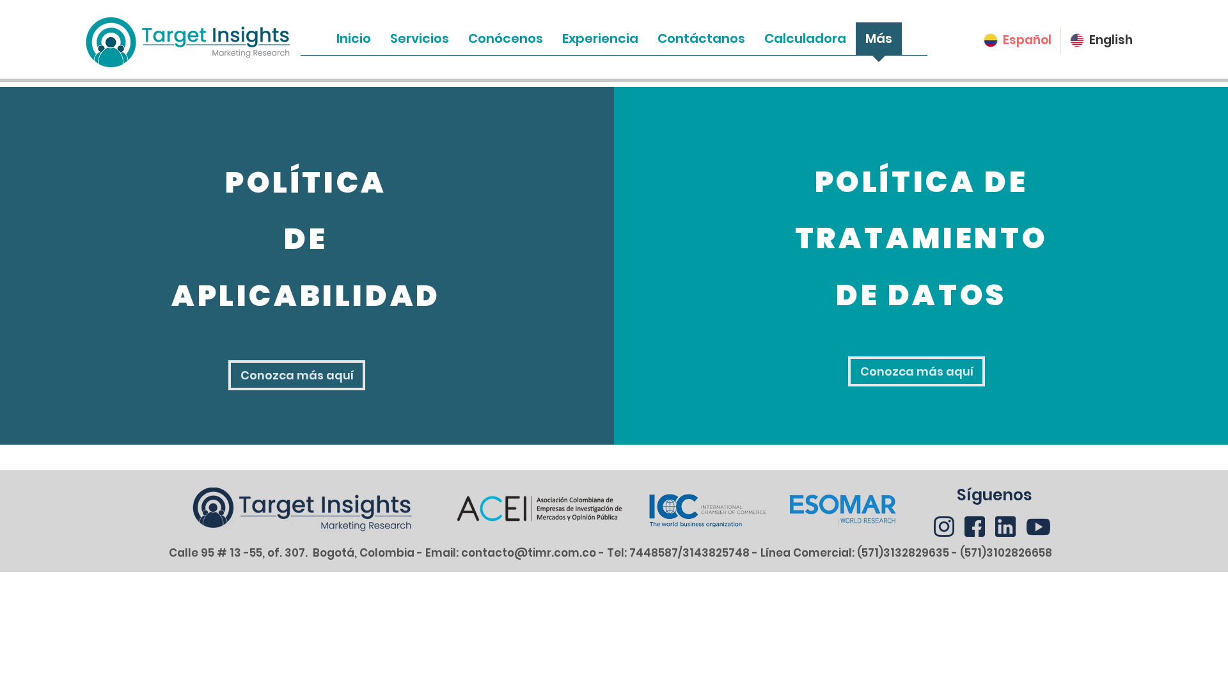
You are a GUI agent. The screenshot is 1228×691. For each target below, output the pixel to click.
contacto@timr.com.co (528, 552)
